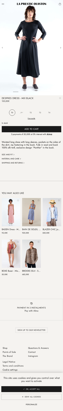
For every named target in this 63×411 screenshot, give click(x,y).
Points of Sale (9, 352)
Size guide (31, 118)
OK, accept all (33, 389)
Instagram (33, 356)
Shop (5, 348)
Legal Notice (9, 361)
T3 (40, 112)
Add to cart (31, 129)
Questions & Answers (38, 348)
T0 (12, 112)
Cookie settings (10, 369)
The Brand (8, 356)
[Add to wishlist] (60, 98)
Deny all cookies (33, 396)
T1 (21, 112)
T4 (49, 112)
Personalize (31, 404)
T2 (31, 112)
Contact (32, 352)
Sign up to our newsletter (31, 330)
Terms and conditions (13, 365)
